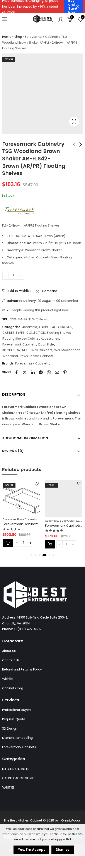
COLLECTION (35, 332)
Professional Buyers (16, 710)
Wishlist (8, 679)
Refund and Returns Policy (22, 669)
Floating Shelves (59, 332)
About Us (9, 651)
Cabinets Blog (12, 688)
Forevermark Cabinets (19, 747)
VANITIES (8, 787)
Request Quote (13, 719)
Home (6, 36)
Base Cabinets (27, 519)
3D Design (9, 728)
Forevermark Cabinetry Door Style (28, 344)
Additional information (25, 438)
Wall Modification (67, 350)
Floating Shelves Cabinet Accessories (30, 338)
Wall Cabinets (41, 350)
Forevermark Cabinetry (32, 363)
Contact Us (10, 660)
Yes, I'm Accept (31, 849)
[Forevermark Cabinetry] (19, 210)
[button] (32, 555)
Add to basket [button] (8, 543)
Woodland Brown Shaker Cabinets (28, 356)
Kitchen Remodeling (17, 738)
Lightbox (74, 122)
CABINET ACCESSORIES (55, 327)
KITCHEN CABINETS (15, 350)
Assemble (29, 327)
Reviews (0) (13, 450)
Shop (18, 36)
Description (13, 394)
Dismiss (62, 849)
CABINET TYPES (13, 332)
